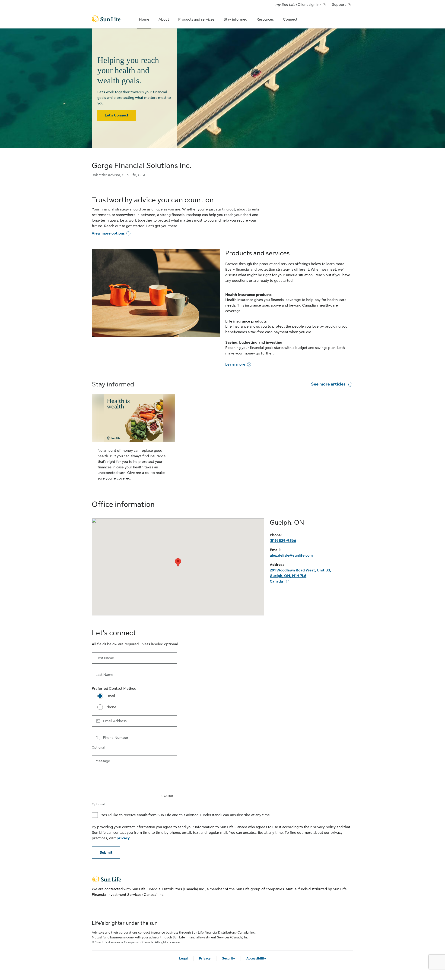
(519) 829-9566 (283, 541)
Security (228, 958)
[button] (178, 562)
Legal (183, 958)
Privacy (205, 958)
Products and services (196, 19)
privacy (123, 838)
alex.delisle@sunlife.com (291, 555)
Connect (290, 19)
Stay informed (235, 19)
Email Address (115, 721)
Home (144, 19)
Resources (265, 19)
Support (339, 5)
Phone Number (115, 738)
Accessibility (256, 958)
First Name (104, 658)
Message (102, 761)
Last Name (104, 675)
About (164, 19)
